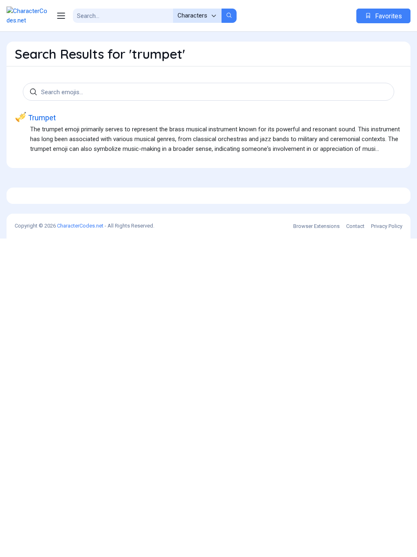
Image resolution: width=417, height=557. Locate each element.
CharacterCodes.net (80, 226)
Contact (355, 226)
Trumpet (35, 117)
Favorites (387, 16)
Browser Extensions (316, 226)
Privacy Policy (386, 226)
